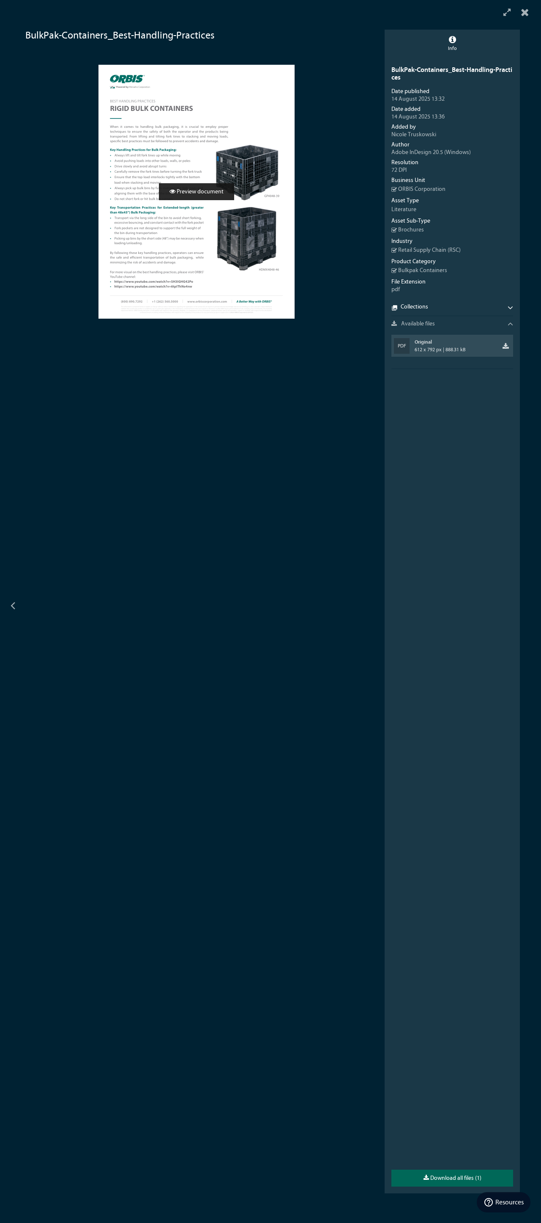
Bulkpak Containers (422, 270)
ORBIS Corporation (421, 189)
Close (525, 12)
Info (452, 48)
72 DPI (399, 170)
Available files (417, 323)
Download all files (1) (455, 1178)
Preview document (199, 191)
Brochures (411, 229)
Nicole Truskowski (413, 134)
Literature (403, 209)
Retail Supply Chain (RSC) (429, 250)
